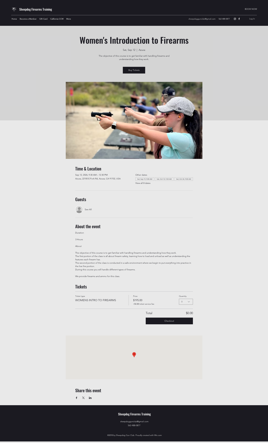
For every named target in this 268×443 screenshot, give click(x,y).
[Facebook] (239, 18)
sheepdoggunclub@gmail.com (202, 19)
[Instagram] (235, 18)
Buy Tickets (134, 70)
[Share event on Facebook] (76, 398)
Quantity (182, 296)
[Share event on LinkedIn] (90, 398)
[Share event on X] (83, 398)
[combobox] (186, 302)
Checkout (169, 321)
